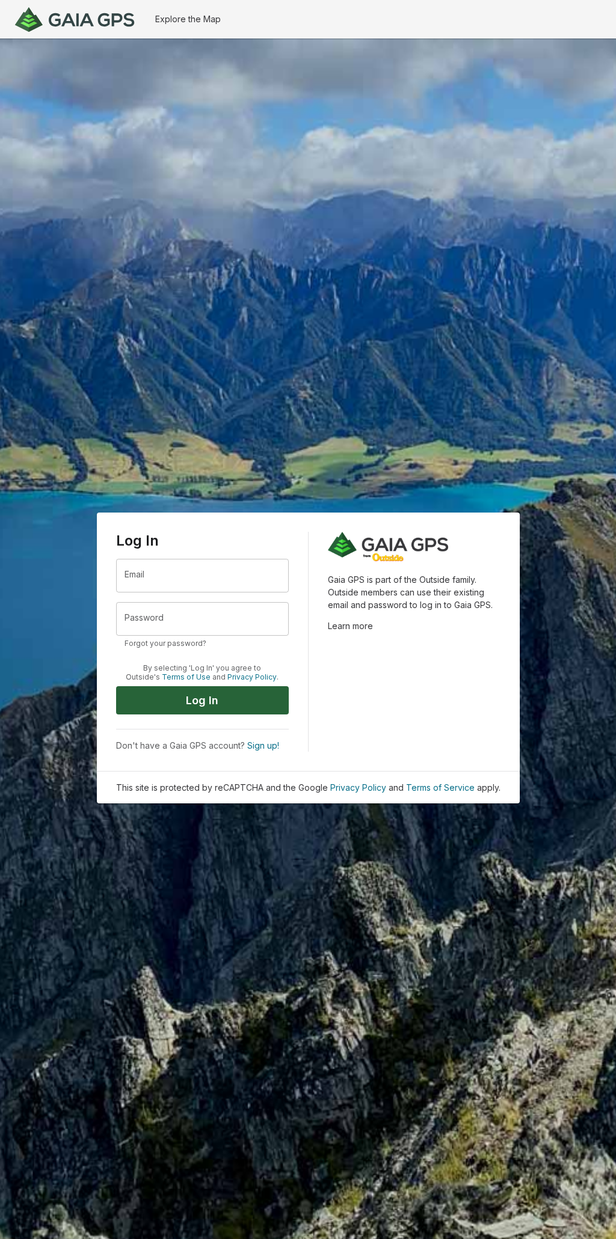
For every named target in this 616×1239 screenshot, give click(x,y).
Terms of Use (186, 677)
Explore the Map (188, 19)
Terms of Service (440, 787)
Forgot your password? (165, 643)
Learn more (350, 626)
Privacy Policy (252, 677)
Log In (202, 700)
